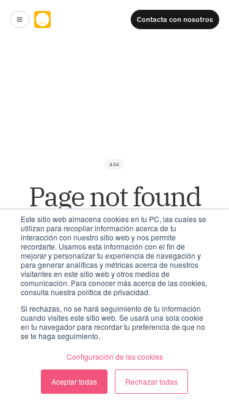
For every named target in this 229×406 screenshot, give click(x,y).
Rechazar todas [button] (151, 381)
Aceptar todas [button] (74, 381)
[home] (70, 19)
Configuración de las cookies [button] (115, 356)
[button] (19, 19)
